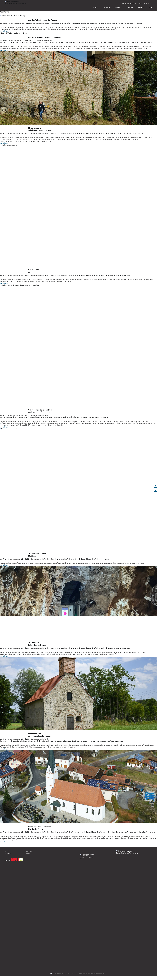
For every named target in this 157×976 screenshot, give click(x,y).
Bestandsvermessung (63, 42)
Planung (120, 23)
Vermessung (138, 23)
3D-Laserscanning (9, 42)
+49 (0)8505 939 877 (145, 3)
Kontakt (141, 7)
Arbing (69, 832)
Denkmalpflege (106, 133)
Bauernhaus (40, 417)
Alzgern (6, 741)
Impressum (29, 851)
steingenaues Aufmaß (108, 741)
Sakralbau (142, 832)
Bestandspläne (102, 23)
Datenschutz (8, 853)
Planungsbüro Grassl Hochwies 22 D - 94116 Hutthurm (88, 856)
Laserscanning (113, 23)
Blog (150, 7)
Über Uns (130, 7)
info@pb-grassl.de (130, 3)
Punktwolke (94, 42)
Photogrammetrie (128, 133)
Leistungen (106, 7)
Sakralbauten (118, 42)
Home (95, 7)
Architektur (67, 23)
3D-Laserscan (58, 23)
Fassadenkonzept (82, 741)
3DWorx (18, 42)
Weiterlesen (4, 31)
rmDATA (110, 42)
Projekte (118, 7)
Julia (4, 133)
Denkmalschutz (75, 42)
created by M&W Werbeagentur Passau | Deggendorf (91, 973)
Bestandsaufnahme (90, 23)
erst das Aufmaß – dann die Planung (42, 20)
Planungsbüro (128, 23)
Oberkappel (83, 417)
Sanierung (126, 42)
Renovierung (103, 42)
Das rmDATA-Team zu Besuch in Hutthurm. (45, 37)
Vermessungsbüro (146, 42)
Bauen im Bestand (77, 23)
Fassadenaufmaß (70, 741)
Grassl (5, 23)
